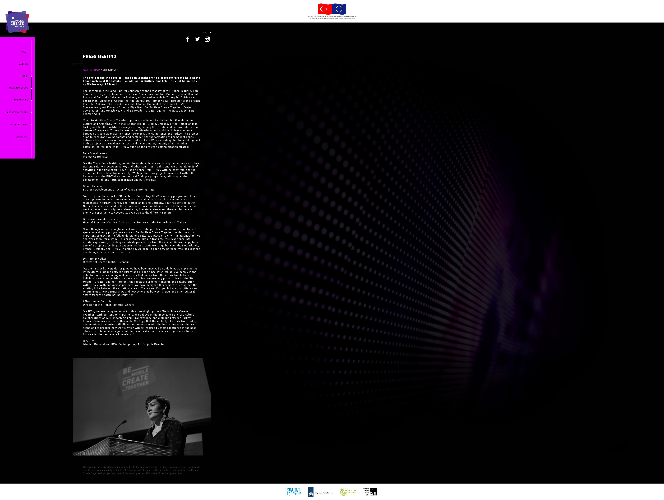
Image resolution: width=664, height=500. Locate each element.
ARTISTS (23, 64)
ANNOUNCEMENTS (18, 88)
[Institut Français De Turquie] (294, 492)
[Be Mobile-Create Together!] (17, 22)
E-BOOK (24, 76)
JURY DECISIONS (19, 124)
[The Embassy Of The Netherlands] (320, 492)
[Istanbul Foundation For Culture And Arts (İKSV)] (370, 492)
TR (210, 33)
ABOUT (24, 52)
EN (204, 33)
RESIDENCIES (21, 100)
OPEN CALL (22, 137)
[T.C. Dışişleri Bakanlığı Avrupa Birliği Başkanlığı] (332, 11)
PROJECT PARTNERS (17, 112)
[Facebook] (187, 40)
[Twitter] (197, 40)
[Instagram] (207, 40)
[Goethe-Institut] (348, 492)
